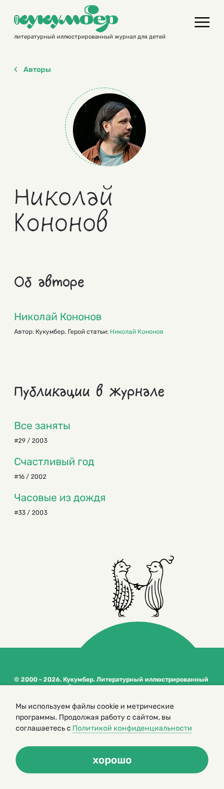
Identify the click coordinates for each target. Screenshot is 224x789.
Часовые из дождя (60, 497)
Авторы (37, 70)
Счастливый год (54, 461)
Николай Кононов (58, 316)
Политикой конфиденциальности (132, 728)
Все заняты (42, 425)
